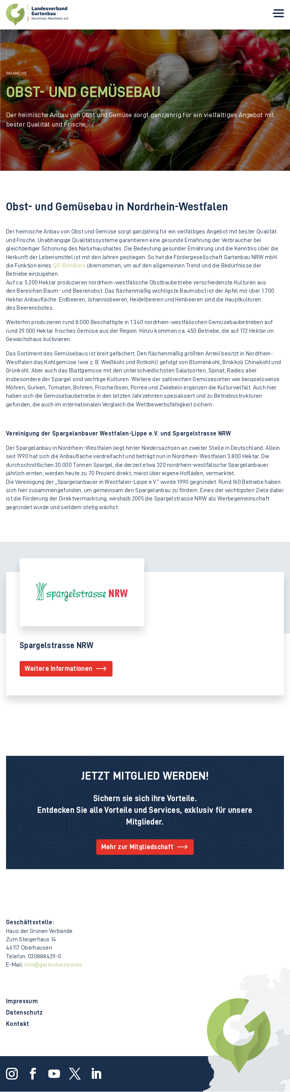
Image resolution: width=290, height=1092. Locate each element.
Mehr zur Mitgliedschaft (137, 846)
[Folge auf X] (74, 1072)
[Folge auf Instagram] (10, 1072)
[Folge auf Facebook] (32, 1072)
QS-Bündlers (69, 266)
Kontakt (17, 1024)
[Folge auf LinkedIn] (94, 1072)
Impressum (22, 1001)
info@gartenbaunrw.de (53, 965)
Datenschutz (24, 1013)
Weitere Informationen (59, 668)
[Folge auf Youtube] (52, 1072)
